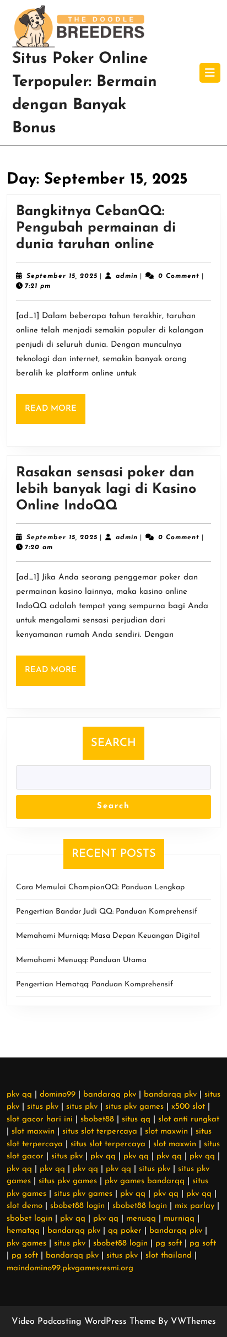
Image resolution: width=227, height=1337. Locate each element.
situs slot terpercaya (99, 1131)
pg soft (168, 1243)
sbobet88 (97, 1119)
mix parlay (194, 1206)
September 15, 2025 (62, 276)
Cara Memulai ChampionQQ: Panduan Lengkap (100, 887)
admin (127, 276)
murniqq (179, 1219)
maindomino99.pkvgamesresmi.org (70, 1268)
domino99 (57, 1095)
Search (113, 743)
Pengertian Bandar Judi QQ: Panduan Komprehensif (106, 912)
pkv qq (19, 1095)
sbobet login (29, 1219)
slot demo (24, 1206)
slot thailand (168, 1256)
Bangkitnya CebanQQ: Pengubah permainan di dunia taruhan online (96, 228)
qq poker (125, 1231)
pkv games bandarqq (145, 1181)
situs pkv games (134, 1107)
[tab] (209, 73)
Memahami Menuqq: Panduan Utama (81, 960)
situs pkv (42, 1107)
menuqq (141, 1219)
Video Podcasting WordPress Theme (83, 1321)
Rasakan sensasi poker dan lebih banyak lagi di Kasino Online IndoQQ (106, 489)
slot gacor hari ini (40, 1119)
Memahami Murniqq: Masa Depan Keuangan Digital (108, 936)
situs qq (136, 1119)
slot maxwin (33, 1131)
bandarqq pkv (109, 1095)
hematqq (23, 1231)
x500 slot (188, 1107)
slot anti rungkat (188, 1119)
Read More (55, 414)
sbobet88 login (77, 1206)
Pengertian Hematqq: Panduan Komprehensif (94, 984)
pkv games (26, 1243)
